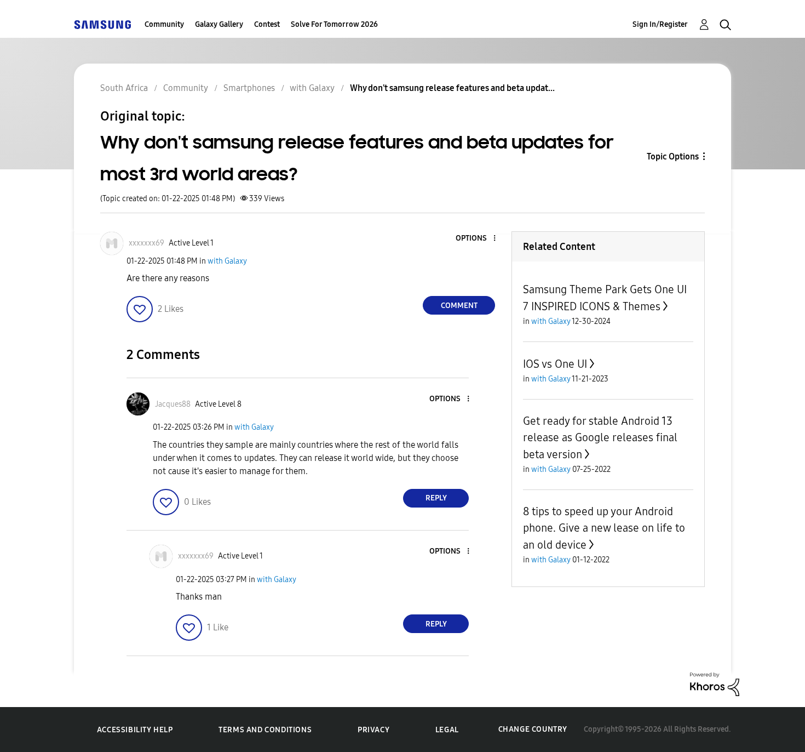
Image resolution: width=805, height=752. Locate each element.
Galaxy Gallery (219, 24)
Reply (436, 498)
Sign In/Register (660, 24)
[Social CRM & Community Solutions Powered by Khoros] (714, 684)
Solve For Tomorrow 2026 (334, 24)
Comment (459, 305)
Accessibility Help (135, 729)
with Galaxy (227, 261)
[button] (476, 238)
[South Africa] (102, 24)
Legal (447, 729)
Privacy (373, 729)
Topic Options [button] (673, 156)
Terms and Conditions (265, 729)
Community (164, 24)
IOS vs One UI (555, 364)
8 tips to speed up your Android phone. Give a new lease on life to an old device (604, 528)
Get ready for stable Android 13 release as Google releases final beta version (600, 437)
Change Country (532, 729)
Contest (267, 24)
